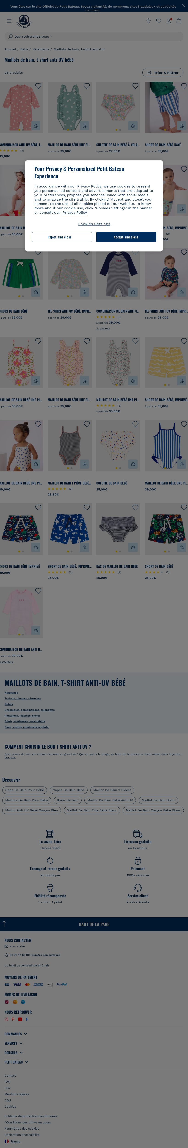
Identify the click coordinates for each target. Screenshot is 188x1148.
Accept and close (126, 237)
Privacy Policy (75, 212)
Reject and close (60, 237)
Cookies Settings (94, 224)
